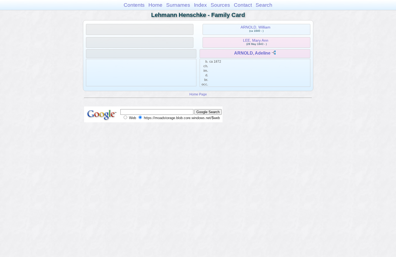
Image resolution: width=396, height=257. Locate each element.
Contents (134, 5)
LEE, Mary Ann (255, 40)
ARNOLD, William (255, 27)
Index (200, 5)
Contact (243, 5)
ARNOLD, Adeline (252, 53)
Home (155, 5)
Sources (220, 5)
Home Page (198, 94)
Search (264, 5)
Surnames (178, 5)
